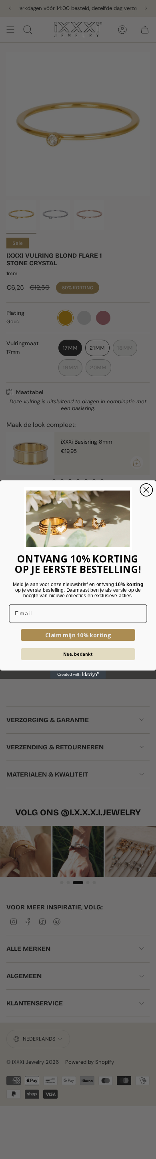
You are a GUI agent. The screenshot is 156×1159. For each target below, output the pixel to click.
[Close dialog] (146, 490)
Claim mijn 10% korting (78, 635)
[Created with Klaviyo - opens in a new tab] (78, 675)
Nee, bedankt (78, 654)
